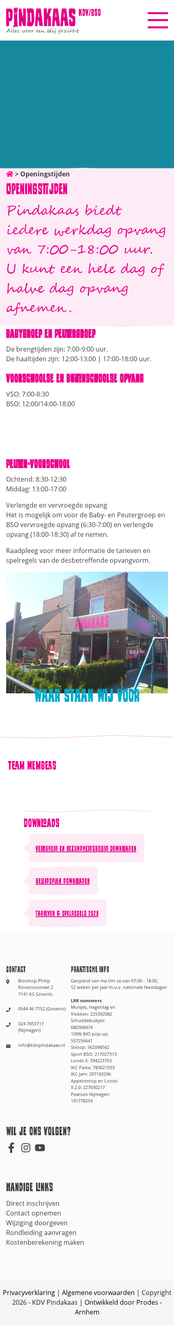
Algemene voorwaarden (98, 1292)
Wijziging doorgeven (37, 1222)
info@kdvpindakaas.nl (41, 1045)
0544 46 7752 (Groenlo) (42, 1009)
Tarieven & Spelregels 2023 (67, 913)
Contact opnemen (33, 1213)
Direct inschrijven (32, 1203)
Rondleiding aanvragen (41, 1232)
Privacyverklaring (29, 1292)
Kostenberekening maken (45, 1242)
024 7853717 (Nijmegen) (31, 1027)
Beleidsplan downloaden (63, 881)
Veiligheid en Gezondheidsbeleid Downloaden (86, 848)
